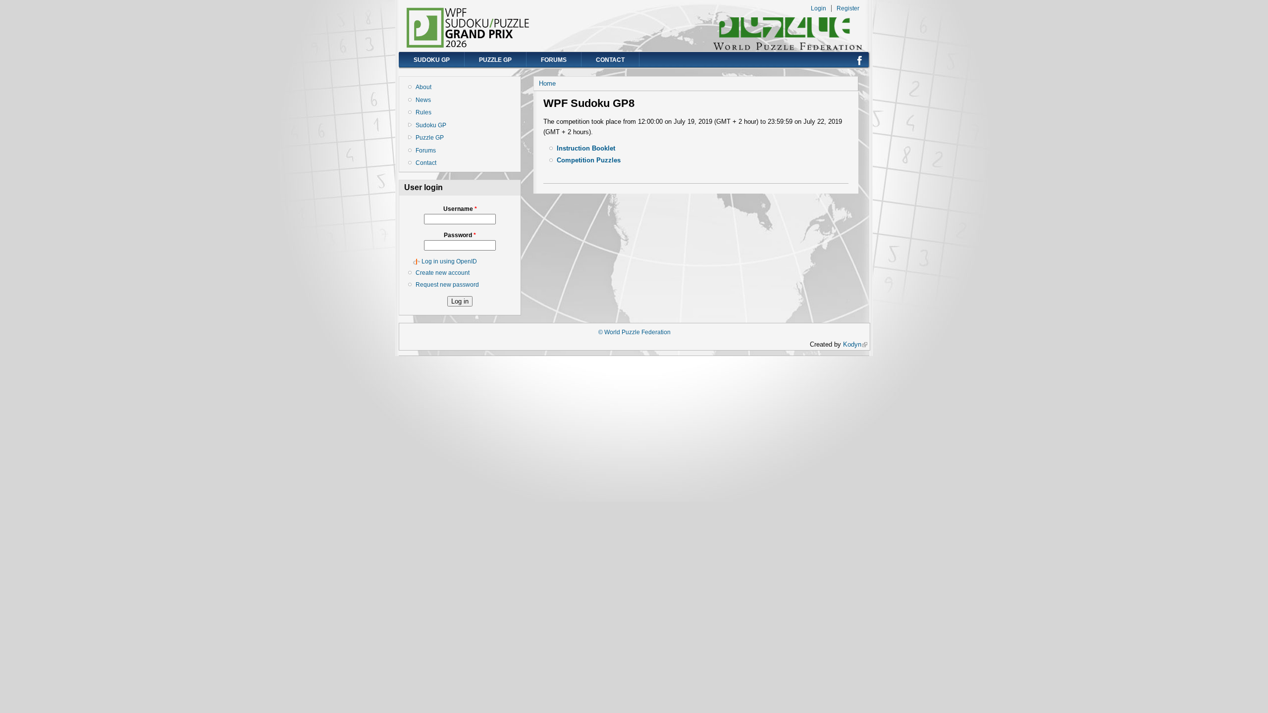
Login (818, 8)
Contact (610, 59)
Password (460, 235)
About (423, 87)
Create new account (443, 272)
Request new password (447, 284)
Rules (423, 112)
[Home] (468, 46)
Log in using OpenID (449, 261)
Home (547, 83)
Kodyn (855, 344)
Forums (554, 59)
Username (460, 208)
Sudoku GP (432, 59)
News (423, 100)
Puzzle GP (495, 59)
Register (848, 8)
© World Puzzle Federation (634, 332)
